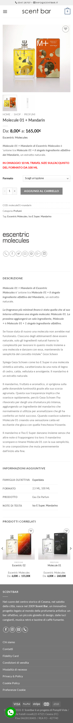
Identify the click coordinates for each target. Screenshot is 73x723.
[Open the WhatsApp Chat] (10, 712)
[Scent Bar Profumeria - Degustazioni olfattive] (36, 11)
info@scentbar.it (47, 3)
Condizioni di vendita (16, 662)
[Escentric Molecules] (16, 237)
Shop (17, 114)
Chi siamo (9, 642)
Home (6, 114)
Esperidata (38, 480)
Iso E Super (34, 217)
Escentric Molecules (15, 137)
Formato (8, 178)
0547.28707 (24, 3)
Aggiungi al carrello (41, 191)
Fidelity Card (11, 656)
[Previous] (8, 58)
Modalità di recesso (15, 669)
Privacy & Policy (13, 676)
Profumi (29, 114)
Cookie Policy (11, 683)
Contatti (8, 649)
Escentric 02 (19, 565)
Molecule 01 (54, 565)
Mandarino (46, 217)
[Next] (64, 58)
